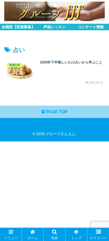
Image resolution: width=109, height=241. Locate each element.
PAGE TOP (56, 112)
